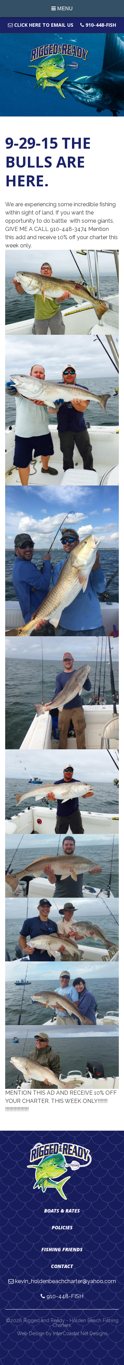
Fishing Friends (62, 1249)
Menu (64, 8)
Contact (62, 1266)
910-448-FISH (100, 25)
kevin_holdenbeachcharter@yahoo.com (65, 1281)
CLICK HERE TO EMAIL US (43, 25)
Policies (62, 1227)
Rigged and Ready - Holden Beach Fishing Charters (62, 71)
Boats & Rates (62, 1210)
